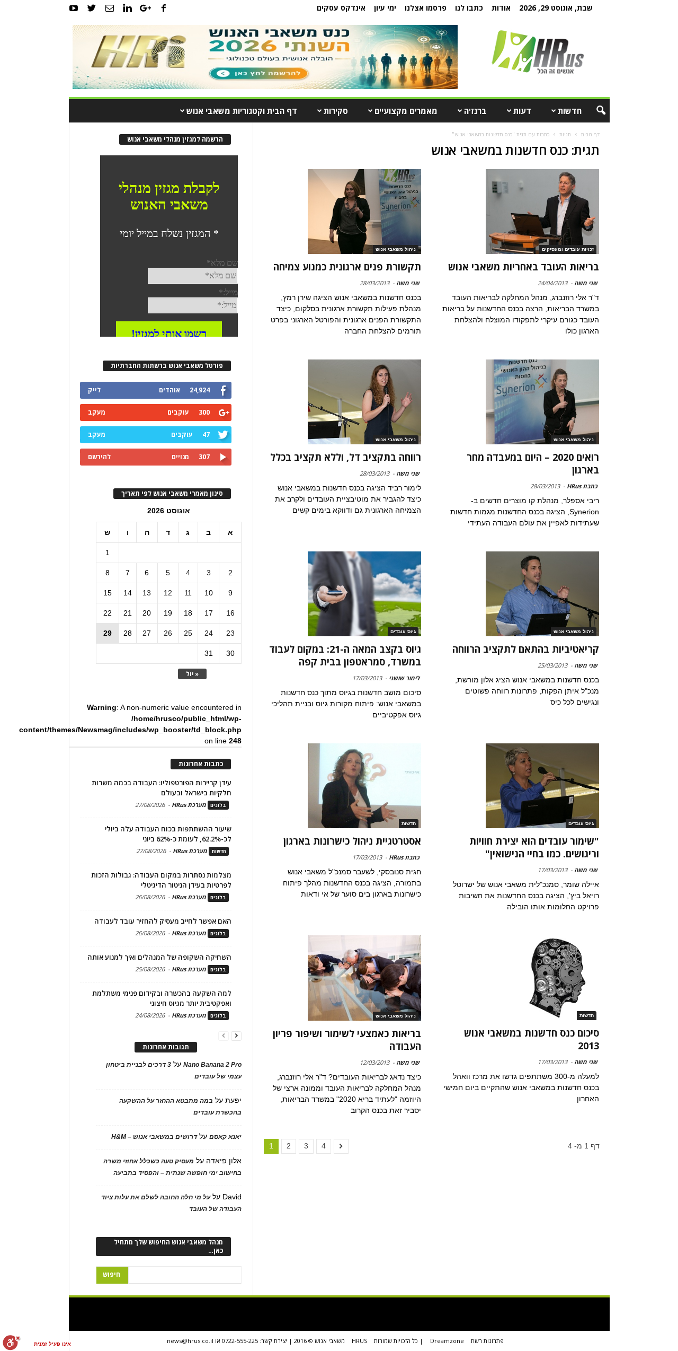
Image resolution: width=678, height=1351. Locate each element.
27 (146, 633)
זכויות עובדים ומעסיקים (568, 249)
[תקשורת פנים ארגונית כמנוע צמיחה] (342, 211)
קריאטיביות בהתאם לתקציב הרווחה (525, 649)
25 (188, 633)
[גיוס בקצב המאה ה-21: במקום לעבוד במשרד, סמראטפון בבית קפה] (342, 593)
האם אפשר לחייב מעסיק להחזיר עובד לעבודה (162, 921)
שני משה (585, 283)
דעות (522, 111)
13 (146, 593)
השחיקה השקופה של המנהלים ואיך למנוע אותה (159, 957)
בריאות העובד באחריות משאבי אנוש (523, 266)
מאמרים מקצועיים (406, 111)
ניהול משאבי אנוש (396, 249)
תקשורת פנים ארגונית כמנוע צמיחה (347, 266)
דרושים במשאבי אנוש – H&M (154, 1137)
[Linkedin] (127, 8)
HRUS (359, 1341)
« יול (192, 674)
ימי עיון (385, 8)
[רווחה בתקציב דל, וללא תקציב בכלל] (342, 401)
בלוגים (218, 805)
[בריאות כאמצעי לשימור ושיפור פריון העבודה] (342, 977)
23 (230, 633)
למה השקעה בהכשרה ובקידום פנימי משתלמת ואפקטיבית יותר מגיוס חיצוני (161, 998)
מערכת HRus (189, 805)
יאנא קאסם (225, 1137)
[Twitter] (91, 8)
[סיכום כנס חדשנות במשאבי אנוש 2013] (520, 977)
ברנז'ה (475, 111)
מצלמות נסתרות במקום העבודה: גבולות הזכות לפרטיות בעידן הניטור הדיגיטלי (161, 880)
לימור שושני (404, 678)
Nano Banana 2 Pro (212, 1064)
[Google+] (145, 8)
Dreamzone (447, 1341)
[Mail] (109, 8)
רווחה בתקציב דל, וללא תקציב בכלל (345, 457)
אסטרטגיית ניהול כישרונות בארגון (352, 841)
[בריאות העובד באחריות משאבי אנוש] (520, 211)
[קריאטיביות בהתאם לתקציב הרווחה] (520, 593)
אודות (501, 8)
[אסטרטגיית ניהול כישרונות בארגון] (342, 785)
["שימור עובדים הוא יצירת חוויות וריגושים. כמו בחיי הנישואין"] (520, 785)
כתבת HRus (582, 486)
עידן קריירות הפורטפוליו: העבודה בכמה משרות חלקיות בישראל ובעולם (161, 787)
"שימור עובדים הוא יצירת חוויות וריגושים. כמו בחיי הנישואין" (534, 847)
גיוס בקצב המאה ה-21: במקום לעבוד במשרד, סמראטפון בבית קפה (345, 655)
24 (208, 633)
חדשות (570, 111)
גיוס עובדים (403, 631)
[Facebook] (163, 8)
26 (168, 633)
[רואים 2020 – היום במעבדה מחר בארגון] (520, 401)
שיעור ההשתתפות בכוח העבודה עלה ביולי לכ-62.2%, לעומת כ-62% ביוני (168, 834)
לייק (94, 389)
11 (188, 593)
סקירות (336, 111)
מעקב (96, 412)
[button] (593, 110)
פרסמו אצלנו (426, 8)
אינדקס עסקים (341, 8)
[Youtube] (73, 8)
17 (208, 613)
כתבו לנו (469, 8)
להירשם (99, 456)
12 (168, 593)
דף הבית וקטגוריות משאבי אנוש (241, 111)
